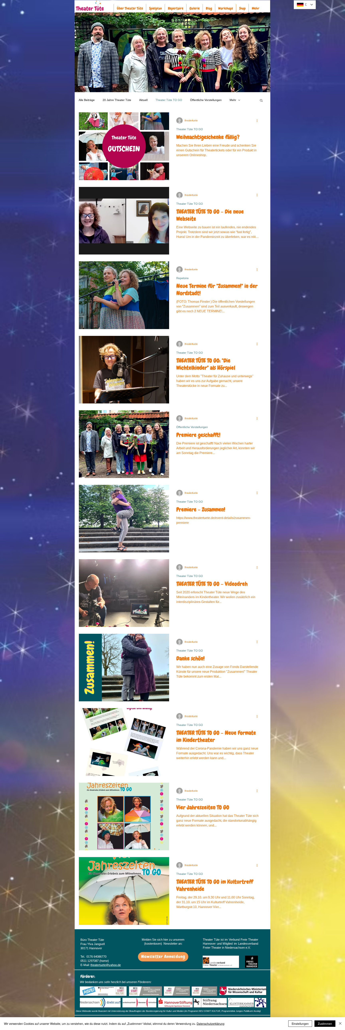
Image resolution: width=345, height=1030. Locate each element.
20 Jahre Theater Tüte (117, 100)
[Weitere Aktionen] (258, 120)
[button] (261, 101)
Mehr (233, 100)
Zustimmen (325, 1024)
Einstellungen (300, 1024)
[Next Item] (263, 52)
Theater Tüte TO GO (169, 100)
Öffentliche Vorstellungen (206, 100)
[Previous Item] (81, 52)
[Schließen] (340, 1023)
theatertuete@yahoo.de (105, 965)
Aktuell (143, 100)
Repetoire (182, 278)
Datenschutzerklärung (210, 1024)
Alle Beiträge (87, 100)
